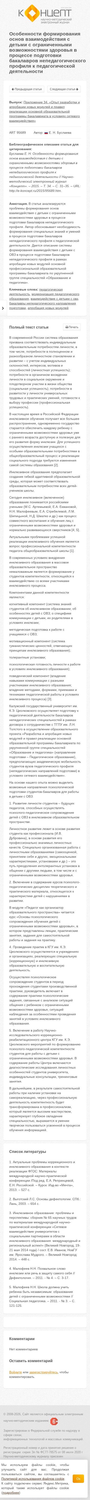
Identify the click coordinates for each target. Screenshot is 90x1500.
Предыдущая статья (28, 89)
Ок (78, 1479)
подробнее (11, 1492)
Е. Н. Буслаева (59, 132)
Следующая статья (63, 89)
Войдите (15, 1372)
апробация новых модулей (48, 308)
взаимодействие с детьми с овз (54, 299)
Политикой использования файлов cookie (32, 1479)
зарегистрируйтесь (43, 1372)
